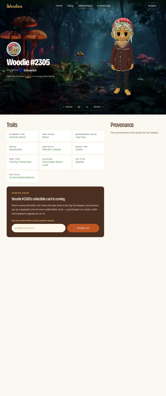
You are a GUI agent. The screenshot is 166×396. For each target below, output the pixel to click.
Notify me (83, 228)
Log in (28, 76)
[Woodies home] (14, 5)
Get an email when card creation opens (33, 220)
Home (59, 5)
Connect (152, 5)
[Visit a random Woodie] (87, 106)
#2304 (69, 106)
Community (103, 5)
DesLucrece (30, 70)
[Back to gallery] (79, 106)
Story (70, 5)
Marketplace (85, 5)
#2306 (97, 106)
